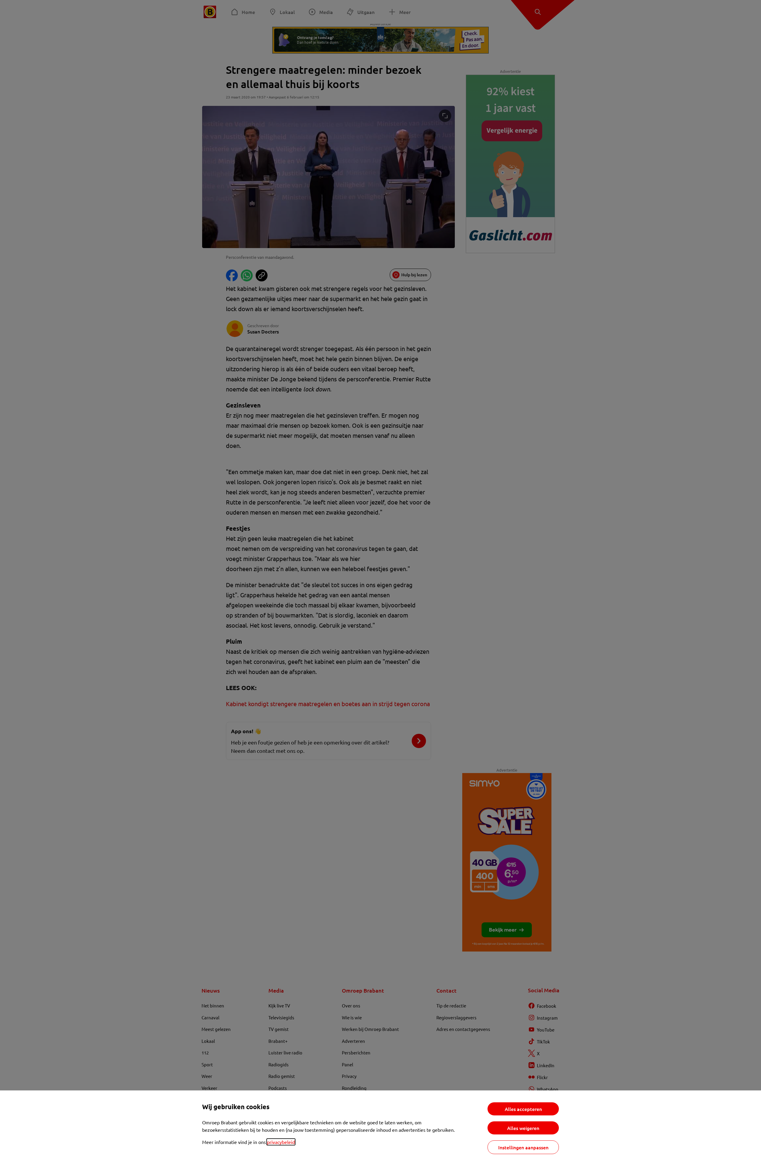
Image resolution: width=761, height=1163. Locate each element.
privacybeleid (281, 1142)
